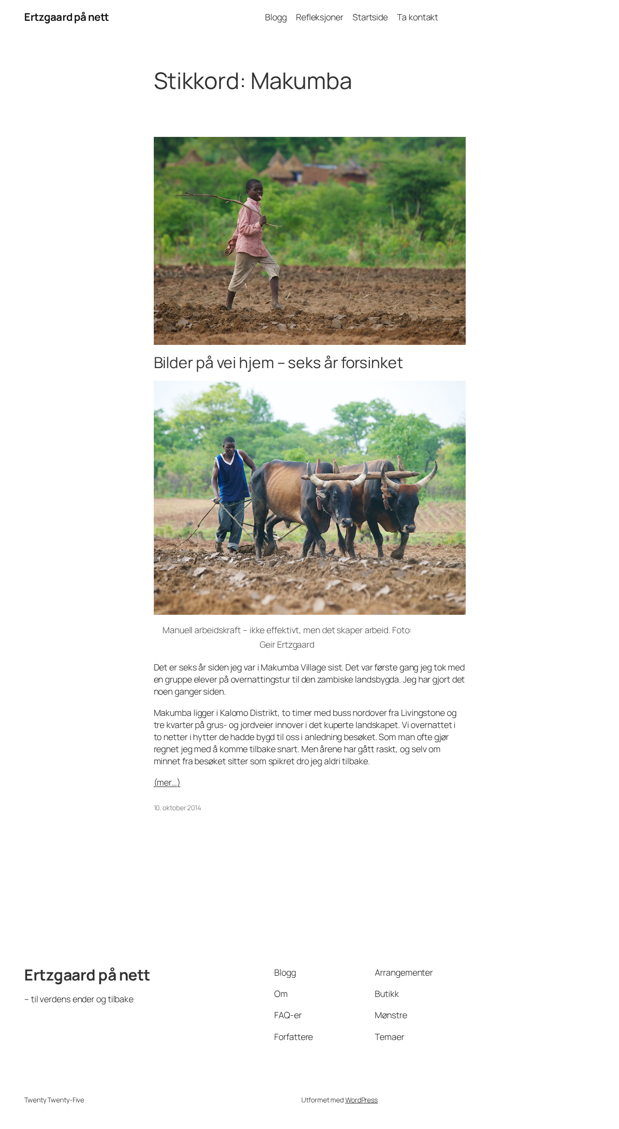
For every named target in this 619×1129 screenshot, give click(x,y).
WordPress (361, 1099)
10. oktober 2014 (177, 807)
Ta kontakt (417, 17)
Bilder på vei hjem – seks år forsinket (278, 362)
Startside (370, 17)
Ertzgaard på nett (66, 17)
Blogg (276, 17)
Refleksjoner (319, 17)
